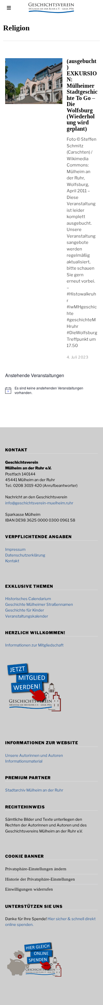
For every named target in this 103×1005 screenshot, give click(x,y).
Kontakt (12, 561)
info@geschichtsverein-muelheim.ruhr (39, 503)
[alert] (56, 390)
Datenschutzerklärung (25, 555)
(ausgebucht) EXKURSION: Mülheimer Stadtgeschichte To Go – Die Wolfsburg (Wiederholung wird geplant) (82, 95)
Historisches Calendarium (28, 598)
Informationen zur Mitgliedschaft (34, 645)
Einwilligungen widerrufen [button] (29, 889)
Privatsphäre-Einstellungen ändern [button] (35, 869)
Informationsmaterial (23, 761)
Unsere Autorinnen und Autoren (34, 755)
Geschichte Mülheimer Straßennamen (39, 604)
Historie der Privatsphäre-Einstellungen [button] (40, 879)
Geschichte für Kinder (24, 610)
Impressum (15, 549)
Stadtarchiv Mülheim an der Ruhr (34, 790)
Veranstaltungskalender (26, 616)
